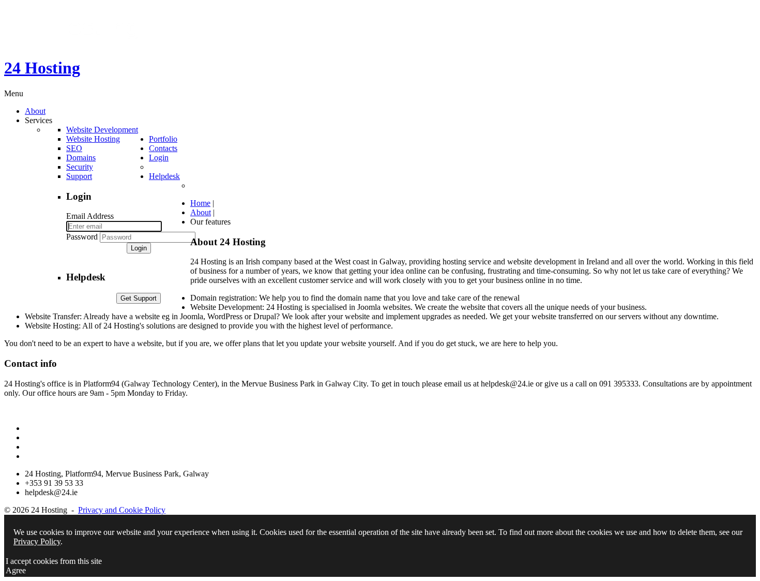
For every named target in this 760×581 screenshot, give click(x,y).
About (200, 212)
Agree (16, 570)
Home (200, 203)
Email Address (90, 216)
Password (82, 236)
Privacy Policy (36, 541)
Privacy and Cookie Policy (121, 509)
